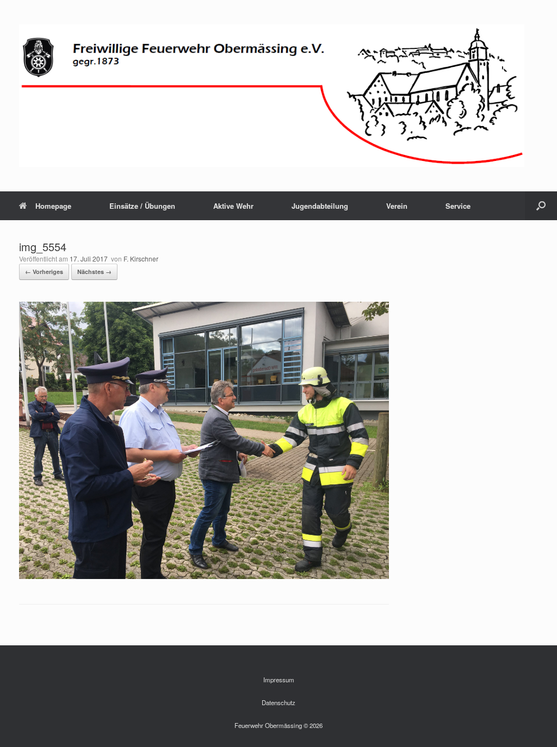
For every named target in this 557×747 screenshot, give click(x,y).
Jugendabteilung (320, 206)
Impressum (278, 679)
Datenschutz (278, 702)
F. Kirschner (140, 258)
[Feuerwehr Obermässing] (271, 95)
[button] (541, 205)
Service (458, 206)
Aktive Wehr (233, 206)
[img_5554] (204, 576)
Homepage (53, 206)
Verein (396, 206)
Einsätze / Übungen (142, 206)
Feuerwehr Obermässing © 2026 (278, 725)
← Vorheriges (44, 271)
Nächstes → (94, 271)
